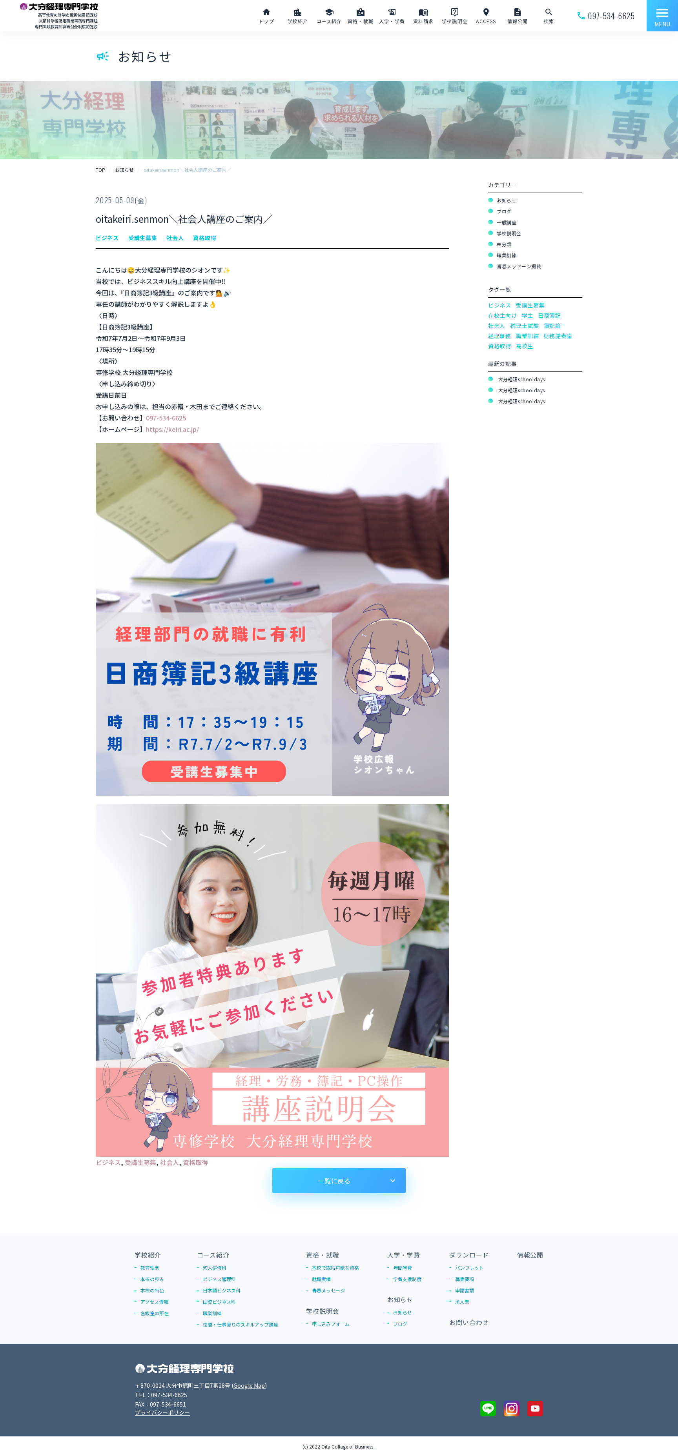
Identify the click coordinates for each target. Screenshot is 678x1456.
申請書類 (464, 1290)
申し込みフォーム (331, 1323)
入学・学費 (403, 1254)
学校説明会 (509, 233)
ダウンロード (469, 1254)
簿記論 (552, 325)
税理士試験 (524, 325)
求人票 (462, 1301)
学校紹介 (148, 1254)
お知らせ (506, 200)
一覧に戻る (334, 1180)
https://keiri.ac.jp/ (172, 429)
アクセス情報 (154, 1301)
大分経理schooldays (521, 379)
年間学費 (402, 1267)
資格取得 (195, 1162)
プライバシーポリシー (162, 1412)
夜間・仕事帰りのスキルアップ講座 (240, 1324)
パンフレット (469, 1267)
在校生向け (502, 315)
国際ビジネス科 (219, 1301)
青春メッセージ (328, 1290)
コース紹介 (213, 1254)
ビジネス (108, 1162)
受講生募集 (140, 1162)
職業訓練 (506, 255)
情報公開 (530, 1254)
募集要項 (464, 1279)
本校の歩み (152, 1279)
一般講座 (506, 222)
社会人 (169, 1162)
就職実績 (321, 1279)
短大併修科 (214, 1267)
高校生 (524, 346)
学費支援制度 (407, 1279)
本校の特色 (152, 1290)
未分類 (504, 244)
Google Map (249, 1385)
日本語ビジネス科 (222, 1290)
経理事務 (499, 336)
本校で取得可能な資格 (335, 1267)
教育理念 (149, 1267)
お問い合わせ (469, 1322)
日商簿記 (549, 315)
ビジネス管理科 (219, 1279)
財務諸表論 (558, 336)
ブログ (504, 211)
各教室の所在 (154, 1313)
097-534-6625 (166, 417)
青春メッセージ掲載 (519, 266)
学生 (527, 315)
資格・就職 (322, 1254)
